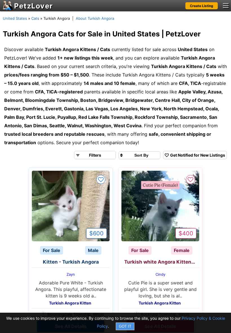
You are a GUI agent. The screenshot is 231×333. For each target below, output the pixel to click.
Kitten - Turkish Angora (71, 262)
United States (15, 18)
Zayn (70, 274)
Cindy (160, 274)
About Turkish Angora (95, 18)
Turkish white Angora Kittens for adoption (161, 262)
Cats (35, 18)
